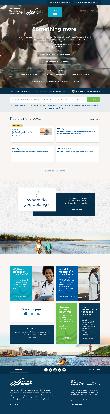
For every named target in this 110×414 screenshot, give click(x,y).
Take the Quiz (76, 209)
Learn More (16, 404)
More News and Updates (56, 171)
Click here (75, 81)
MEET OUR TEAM (89, 339)
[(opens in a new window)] (25, 314)
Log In (98, 11)
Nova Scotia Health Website (61, 2)
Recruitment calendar (82, 74)
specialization (73, 105)
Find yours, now (55, 47)
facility (63, 105)
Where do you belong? (56, 74)
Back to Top (95, 119)
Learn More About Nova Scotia (56, 62)
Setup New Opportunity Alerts (87, 91)
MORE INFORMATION (67, 296)
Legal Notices (14, 412)
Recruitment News (29, 74)
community (53, 105)
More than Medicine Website (88, 2)
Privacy (24, 412)
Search (94, 100)
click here (18, 105)
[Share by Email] (38, 314)
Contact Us (19, 370)
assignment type (57, 108)
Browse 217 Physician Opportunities (56, 54)
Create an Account (86, 11)
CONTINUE (33, 337)
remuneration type (89, 105)
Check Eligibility (20, 296)
